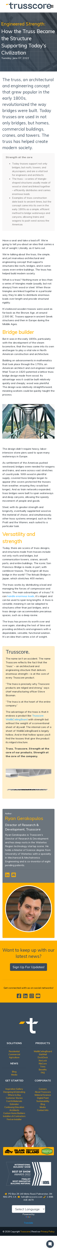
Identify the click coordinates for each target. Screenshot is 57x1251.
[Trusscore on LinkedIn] (26, 996)
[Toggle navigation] (52, 6)
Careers (43, 1089)
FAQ (43, 1072)
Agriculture (14, 1057)
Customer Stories (14, 1098)
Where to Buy (14, 1095)
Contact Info (42, 1110)
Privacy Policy (47, 1231)
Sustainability (42, 1101)
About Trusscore (43, 1092)
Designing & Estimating (14, 1092)
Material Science (43, 1095)
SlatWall (43, 1054)
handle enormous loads (20, 596)
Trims (42, 1066)
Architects (14, 1110)
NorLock (43, 1060)
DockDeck (43, 1057)
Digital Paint (43, 1098)
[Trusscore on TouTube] (38, 996)
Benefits (43, 1069)
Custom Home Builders (14, 1113)
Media (14, 1074)
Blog (14, 1071)
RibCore (43, 1063)
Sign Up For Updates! (28, 967)
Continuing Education (14, 1107)
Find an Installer (14, 1119)
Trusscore (25, 1231)
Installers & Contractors (14, 1116)
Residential (14, 1051)
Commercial (14, 1054)
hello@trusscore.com (31, 1197)
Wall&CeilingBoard (43, 1051)
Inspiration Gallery (14, 1089)
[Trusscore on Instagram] (32, 996)
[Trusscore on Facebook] (19, 996)
